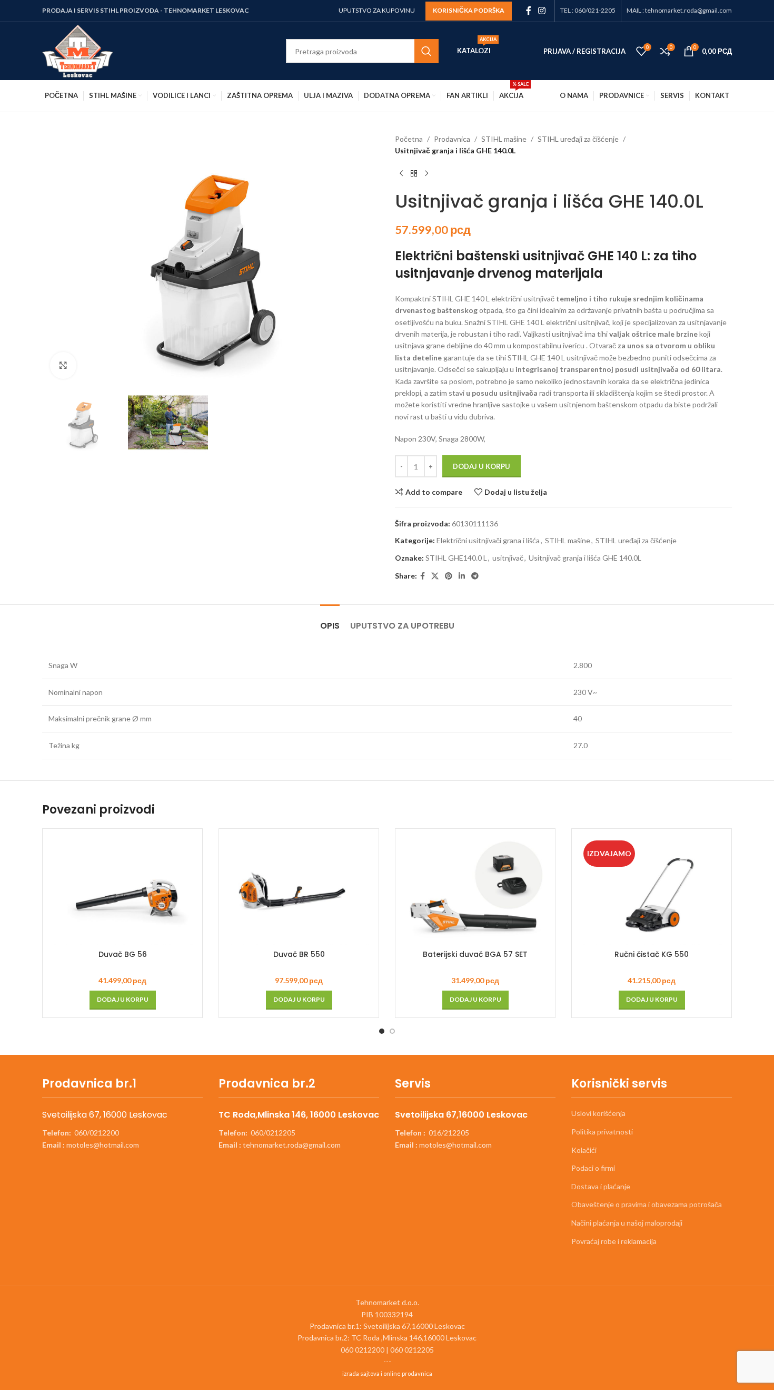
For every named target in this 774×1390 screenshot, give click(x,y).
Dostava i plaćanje (600, 1186)
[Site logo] (77, 50)
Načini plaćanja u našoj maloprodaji (626, 1222)
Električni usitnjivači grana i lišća (488, 540)
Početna (409, 138)
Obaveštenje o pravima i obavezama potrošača (646, 1204)
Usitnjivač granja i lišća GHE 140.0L (585, 557)
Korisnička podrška (468, 10)
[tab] (329, 620)
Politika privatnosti (602, 1131)
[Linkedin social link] (461, 576)
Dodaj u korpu (481, 466)
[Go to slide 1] (381, 1031)
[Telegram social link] (475, 576)
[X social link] (435, 576)
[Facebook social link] (528, 10)
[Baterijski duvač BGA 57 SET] (475, 891)
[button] (123, 1000)
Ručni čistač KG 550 (651, 954)
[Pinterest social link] (448, 576)
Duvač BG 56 (122, 954)
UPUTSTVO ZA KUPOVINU (377, 10)
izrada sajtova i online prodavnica (387, 1373)
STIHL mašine (504, 138)
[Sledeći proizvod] (426, 174)
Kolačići (584, 1150)
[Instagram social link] (542, 10)
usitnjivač (507, 557)
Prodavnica (452, 138)
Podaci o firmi (593, 1167)
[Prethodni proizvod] (401, 174)
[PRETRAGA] (426, 51)
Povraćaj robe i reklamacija (614, 1241)
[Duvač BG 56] (122, 891)
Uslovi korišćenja (598, 1113)
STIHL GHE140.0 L (456, 557)
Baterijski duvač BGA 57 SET (475, 954)
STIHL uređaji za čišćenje (578, 138)
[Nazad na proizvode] (414, 174)
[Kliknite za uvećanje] (63, 365)
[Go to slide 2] (392, 1031)
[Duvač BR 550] (299, 891)
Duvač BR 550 (299, 954)
